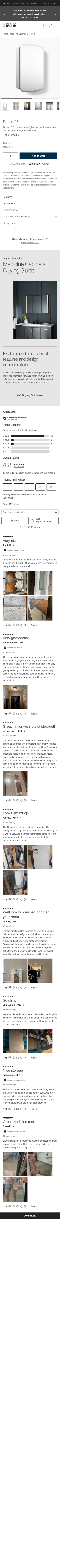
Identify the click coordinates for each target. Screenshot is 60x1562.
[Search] (44, 25)
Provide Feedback (30, 242)
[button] (5, 106)
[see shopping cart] (50, 25)
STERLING (45, 3)
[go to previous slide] (4, 13)
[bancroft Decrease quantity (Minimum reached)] (5, 156)
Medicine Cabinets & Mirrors (22, 33)
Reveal (34, 3)
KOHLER (6, 3)
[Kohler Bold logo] (10, 25)
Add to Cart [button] (38, 156)
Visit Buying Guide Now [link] (30, 395)
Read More (9, 187)
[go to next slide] (55, 13)
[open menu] (55, 25)
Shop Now (34, 17)
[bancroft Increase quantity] (15, 156)
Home (5, 33)
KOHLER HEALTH (20, 3)
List (11, 147)
